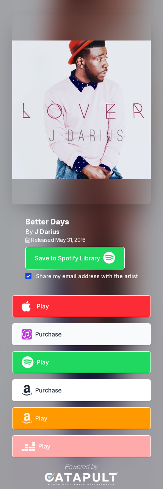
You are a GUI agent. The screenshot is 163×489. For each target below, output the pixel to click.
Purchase (48, 334)
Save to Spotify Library (67, 258)
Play (41, 306)
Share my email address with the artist (87, 276)
